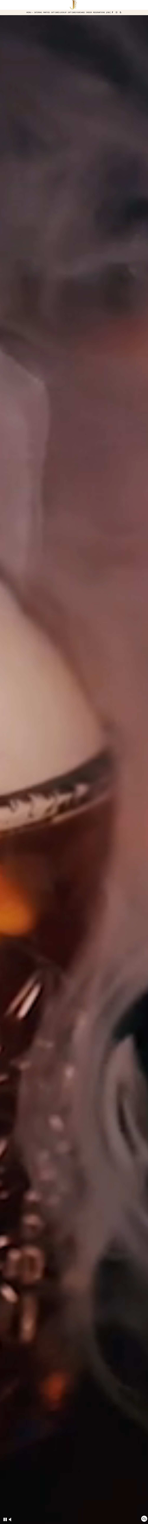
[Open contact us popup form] (144, 1519)
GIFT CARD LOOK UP (59, 12)
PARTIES (46, 12)
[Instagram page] (116, 12)
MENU (28, 12)
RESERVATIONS (99, 12)
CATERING (38, 12)
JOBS (108, 12)
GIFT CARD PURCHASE (76, 12)
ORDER (89, 12)
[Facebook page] (112, 12)
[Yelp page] (120, 12)
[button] (5, 1519)
